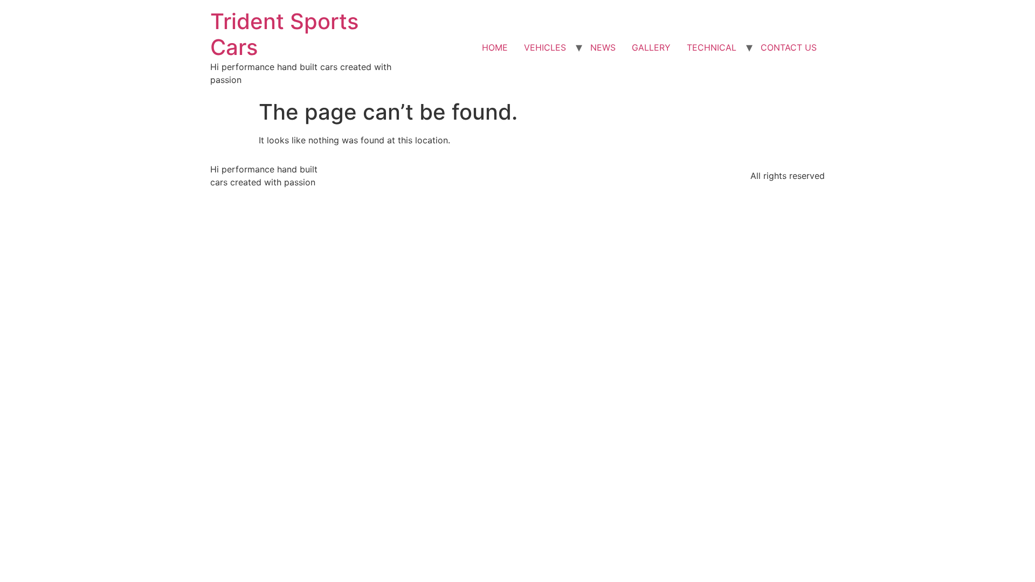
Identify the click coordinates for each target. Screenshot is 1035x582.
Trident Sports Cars (284, 34)
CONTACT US (789, 47)
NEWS (603, 47)
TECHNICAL (711, 47)
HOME (495, 47)
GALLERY (651, 47)
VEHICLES (545, 47)
